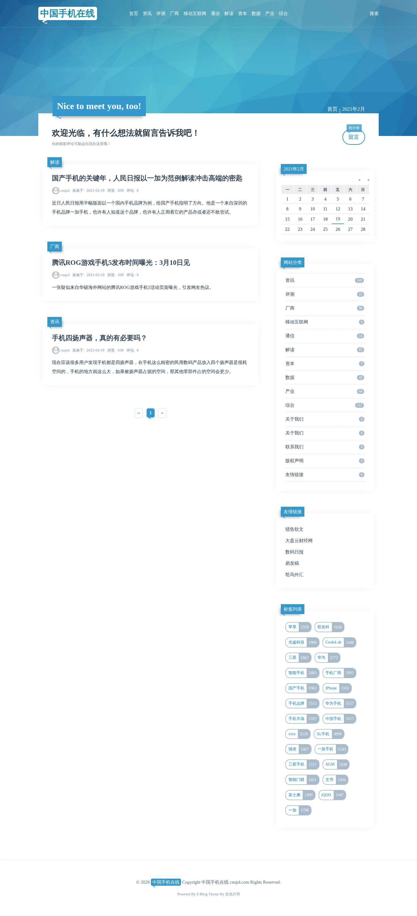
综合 (283, 13)
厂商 (174, 13)
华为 (327, 657)
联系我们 (324, 446)
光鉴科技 (302, 642)
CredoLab (339, 642)
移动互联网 (195, 13)
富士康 (300, 795)
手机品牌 (302, 703)
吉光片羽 (232, 894)
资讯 (147, 13)
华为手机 (339, 703)
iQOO (332, 795)
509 (115, 275)
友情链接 (324, 474)
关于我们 (324, 419)
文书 (335, 779)
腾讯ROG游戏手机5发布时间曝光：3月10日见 (121, 262)
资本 (242, 13)
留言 (354, 134)
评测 (160, 13)
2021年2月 (294, 169)
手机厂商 (339, 672)
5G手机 (329, 734)
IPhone (337, 688)
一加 (298, 810)
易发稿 (292, 563)
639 (115, 190)
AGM (336, 764)
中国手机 (339, 718)
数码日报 (294, 551)
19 (338, 218)
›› (162, 412)
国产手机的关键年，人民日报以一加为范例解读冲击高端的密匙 (147, 178)
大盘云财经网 (299, 540)
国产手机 (302, 688)
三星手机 (302, 764)
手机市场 (302, 718)
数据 (256, 13)
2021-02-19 (88, 190)
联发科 (329, 627)
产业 (269, 13)
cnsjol (65, 190)
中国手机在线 (67, 13)
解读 (228, 13)
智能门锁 (302, 779)
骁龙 (298, 749)
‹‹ (138, 412)
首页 (133, 13)
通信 (215, 13)
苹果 (298, 627)
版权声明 (324, 460)
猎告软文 (294, 529)
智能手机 (302, 672)
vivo (298, 734)
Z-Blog (202, 894)
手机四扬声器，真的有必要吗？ (99, 338)
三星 (298, 657)
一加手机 (331, 749)
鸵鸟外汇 (294, 574)
